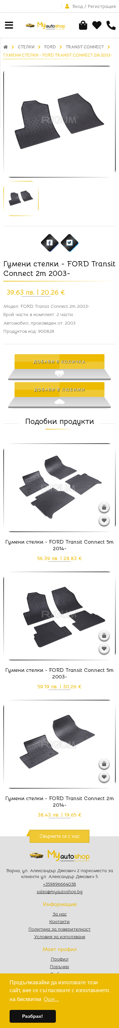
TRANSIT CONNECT (85, 46)
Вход (77, 6)
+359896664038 (59, 884)
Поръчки (59, 966)
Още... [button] (51, 999)
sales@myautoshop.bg (60, 891)
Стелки (26, 46)
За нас (60, 914)
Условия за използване (59, 937)
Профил (59, 959)
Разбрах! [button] (32, 1016)
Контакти (59, 921)
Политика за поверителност (59, 929)
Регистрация (102, 6)
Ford (50, 46)
